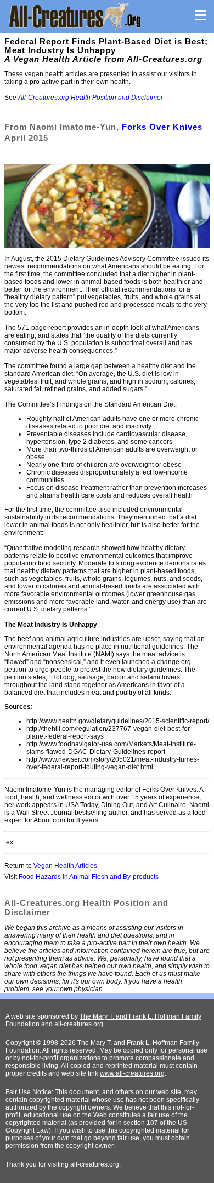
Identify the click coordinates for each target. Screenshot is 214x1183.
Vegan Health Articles (65, 866)
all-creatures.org (78, 1024)
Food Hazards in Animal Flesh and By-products (89, 877)
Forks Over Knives (162, 127)
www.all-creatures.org (132, 1073)
